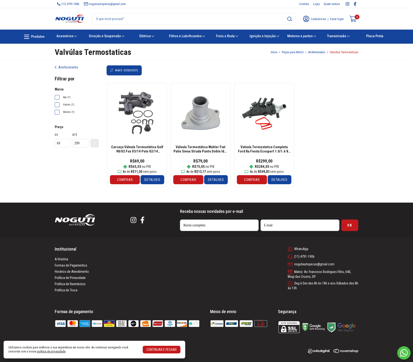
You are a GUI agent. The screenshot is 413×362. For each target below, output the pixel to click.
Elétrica (145, 36)
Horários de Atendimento (72, 271)
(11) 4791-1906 (70, 4)
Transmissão (337, 36)
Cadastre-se (318, 19)
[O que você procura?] (289, 19)
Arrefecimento (316, 52)
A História (61, 259)
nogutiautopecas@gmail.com (107, 4)
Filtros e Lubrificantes (185, 36)
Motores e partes (300, 36)
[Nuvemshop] (345, 352)
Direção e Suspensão (105, 36)
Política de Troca (66, 290)
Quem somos (332, 4)
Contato (304, 4)
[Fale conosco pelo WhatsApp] (404, 353)
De (56, 134)
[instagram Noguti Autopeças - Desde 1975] (347, 4)
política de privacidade (51, 351)
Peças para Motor (293, 52)
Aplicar (94, 143)
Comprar (125, 180)
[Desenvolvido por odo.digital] (320, 351)
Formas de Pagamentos (71, 265)
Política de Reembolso (70, 284)
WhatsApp (301, 249)
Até (74, 134)
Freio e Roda (225, 36)
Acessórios (65, 36)
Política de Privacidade (70, 278)
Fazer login (337, 19)
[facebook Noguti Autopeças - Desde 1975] (355, 4)
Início (274, 52)
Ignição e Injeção (263, 36)
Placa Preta (374, 36)
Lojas (316, 4)
